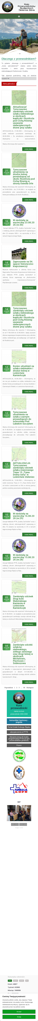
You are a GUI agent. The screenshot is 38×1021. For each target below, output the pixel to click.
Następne (30, 687)
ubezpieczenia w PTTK (19, 732)
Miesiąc (21, 980)
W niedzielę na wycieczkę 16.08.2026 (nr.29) (23, 516)
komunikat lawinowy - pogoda (19, 721)
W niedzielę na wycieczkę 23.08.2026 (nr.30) (23, 222)
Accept (19, 1011)
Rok (27, 980)
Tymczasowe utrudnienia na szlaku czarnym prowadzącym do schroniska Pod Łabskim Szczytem (23, 418)
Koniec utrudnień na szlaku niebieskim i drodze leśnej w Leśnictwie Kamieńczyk (23, 371)
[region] (19, 1007)
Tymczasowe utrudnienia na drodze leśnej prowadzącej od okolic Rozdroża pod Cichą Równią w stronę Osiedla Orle (24, 176)
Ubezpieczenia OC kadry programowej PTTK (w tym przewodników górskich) (19, 738)
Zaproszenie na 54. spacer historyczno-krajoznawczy (23, 264)
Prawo (19, 745)
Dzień (10, 980)
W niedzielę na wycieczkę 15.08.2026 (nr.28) (23, 557)
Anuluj (19, 1017)
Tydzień (15, 980)
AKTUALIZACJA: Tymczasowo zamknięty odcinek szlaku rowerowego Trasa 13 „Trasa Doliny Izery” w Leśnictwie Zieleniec (23, 470)
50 (24, 687)
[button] (19, 16)
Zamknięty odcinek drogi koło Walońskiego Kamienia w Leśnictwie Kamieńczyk (23, 602)
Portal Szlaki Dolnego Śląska (19, 727)
